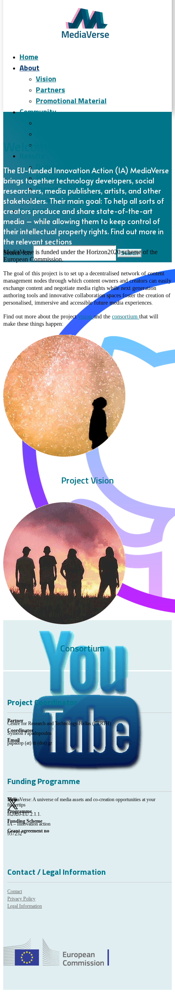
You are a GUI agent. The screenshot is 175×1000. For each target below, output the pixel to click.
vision (86, 317)
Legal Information (24, 906)
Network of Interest (69, 133)
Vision (46, 78)
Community (38, 111)
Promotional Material (71, 100)
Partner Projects (63, 122)
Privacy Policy (21, 899)
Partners (50, 89)
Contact (14, 891)
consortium (125, 317)
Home (29, 56)
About (29, 67)
